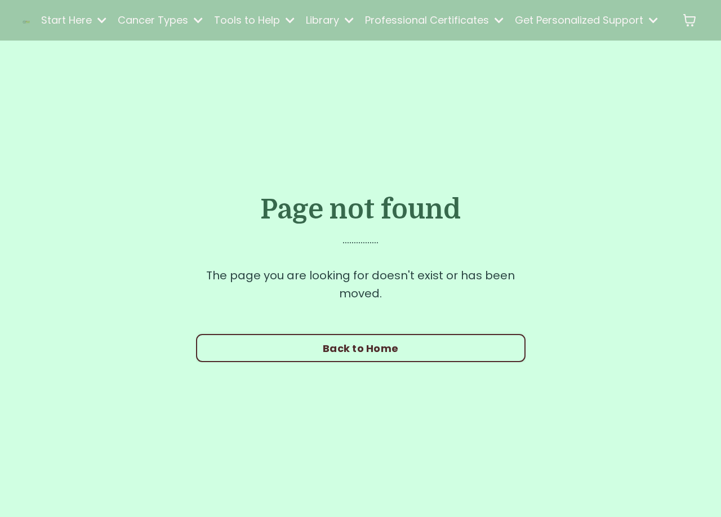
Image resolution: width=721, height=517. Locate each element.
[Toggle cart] (689, 20)
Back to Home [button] (360, 348)
